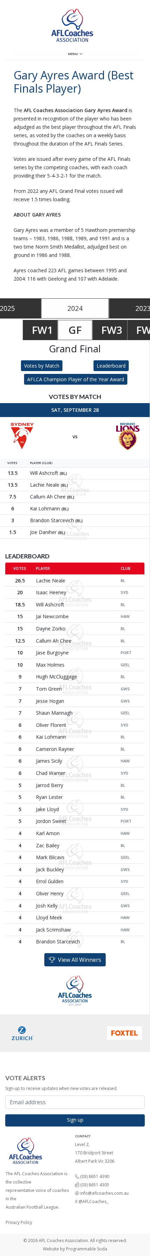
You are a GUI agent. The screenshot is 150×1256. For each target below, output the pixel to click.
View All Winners (78, 960)
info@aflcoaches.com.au (104, 1193)
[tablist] (75, 308)
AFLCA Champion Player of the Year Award (75, 379)
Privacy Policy (19, 1222)
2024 (75, 308)
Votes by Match (41, 365)
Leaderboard (111, 365)
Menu (74, 54)
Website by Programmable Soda (75, 1249)
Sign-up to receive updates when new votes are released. (61, 1088)
